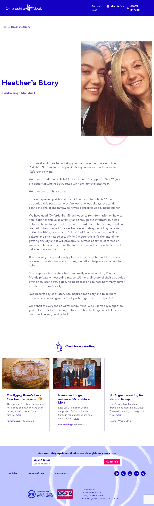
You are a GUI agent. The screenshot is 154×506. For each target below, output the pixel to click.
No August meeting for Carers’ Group (126, 397)
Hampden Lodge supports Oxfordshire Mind (74, 399)
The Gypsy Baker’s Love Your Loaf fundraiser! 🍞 (24, 397)
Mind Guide (117, 6)
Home (5, 26)
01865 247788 (135, 8)
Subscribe (112, 461)
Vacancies (61, 473)
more (18, 414)
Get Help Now (96, 8)
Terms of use (36, 473)
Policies (12, 473)
